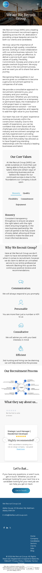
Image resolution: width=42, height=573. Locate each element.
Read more (21, 449)
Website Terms (31, 561)
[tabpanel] (21, 227)
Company (34, 538)
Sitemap (21, 563)
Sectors (33, 543)
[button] (38, 4)
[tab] (16, 192)
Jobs (32, 548)
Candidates (34, 541)
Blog (32, 551)
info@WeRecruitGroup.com (15, 515)
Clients (33, 546)
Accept (30, 568)
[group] (21, 441)
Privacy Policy (17, 561)
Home (32, 536)
